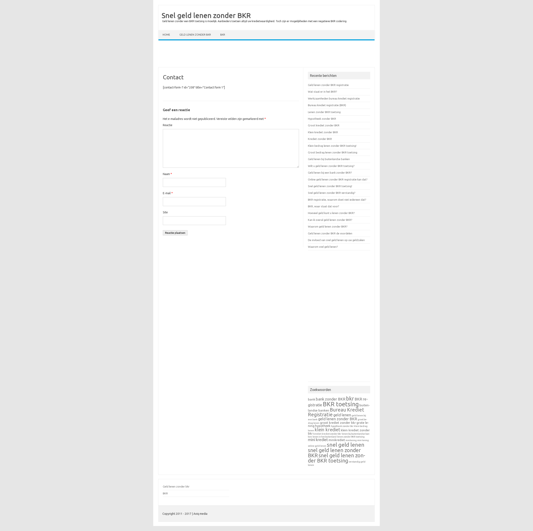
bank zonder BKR (330, 399)
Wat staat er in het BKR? (322, 91)
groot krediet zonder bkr (338, 422)
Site (165, 212)
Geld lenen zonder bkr (195, 34)
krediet (317, 434)
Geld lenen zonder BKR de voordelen (330, 233)
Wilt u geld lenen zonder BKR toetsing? (331, 165)
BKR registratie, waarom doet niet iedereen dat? (337, 199)
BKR (222, 34)
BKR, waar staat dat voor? (323, 206)
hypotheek (322, 426)
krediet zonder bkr (331, 434)
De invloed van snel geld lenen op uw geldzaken (336, 240)
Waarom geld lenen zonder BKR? (327, 226)
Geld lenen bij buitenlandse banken (329, 159)
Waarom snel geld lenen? (323, 246)
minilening (351, 440)
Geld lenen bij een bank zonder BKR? (330, 172)
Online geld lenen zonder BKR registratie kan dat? (337, 179)
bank (311, 399)
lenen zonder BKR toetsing (351, 436)
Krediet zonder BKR (320, 138)
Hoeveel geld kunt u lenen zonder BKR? (331, 212)
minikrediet (337, 440)
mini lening (363, 440)
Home (166, 34)
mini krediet (318, 440)
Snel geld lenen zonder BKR (206, 15)
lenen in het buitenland (324, 436)
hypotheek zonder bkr (342, 426)
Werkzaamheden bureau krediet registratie (334, 98)
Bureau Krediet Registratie (336, 412)
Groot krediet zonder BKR (323, 125)
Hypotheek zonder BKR (322, 118)
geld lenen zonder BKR (337, 419)
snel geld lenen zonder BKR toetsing (336, 458)
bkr (350, 398)
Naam (167, 174)
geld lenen (342, 415)
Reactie (167, 125)
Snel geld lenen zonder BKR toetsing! (330, 186)
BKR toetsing (341, 404)
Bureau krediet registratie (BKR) (327, 105)
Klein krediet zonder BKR (323, 132)
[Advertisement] (266, 54)
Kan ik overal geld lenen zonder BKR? (330, 219)
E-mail (168, 193)
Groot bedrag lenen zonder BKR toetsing (332, 152)
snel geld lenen (345, 444)
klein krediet (327, 429)
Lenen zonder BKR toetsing (324, 112)
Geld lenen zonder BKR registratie (328, 84)
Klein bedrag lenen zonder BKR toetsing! (332, 145)
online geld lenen (317, 446)
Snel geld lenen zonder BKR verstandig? (331, 192)
